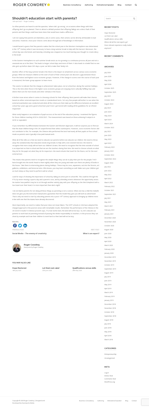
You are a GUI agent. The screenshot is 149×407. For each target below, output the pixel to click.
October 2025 (109, 88)
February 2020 (109, 249)
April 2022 (107, 178)
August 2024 (108, 104)
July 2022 (107, 167)
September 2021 (110, 194)
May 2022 (107, 175)
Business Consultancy (72, 5)
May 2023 (107, 139)
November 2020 (110, 222)
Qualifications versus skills (113, 39)
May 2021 (107, 202)
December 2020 (110, 218)
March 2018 (108, 339)
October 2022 (109, 155)
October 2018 (109, 312)
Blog (119, 5)
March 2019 (108, 292)
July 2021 (107, 198)
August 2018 (108, 320)
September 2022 (110, 159)
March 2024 (108, 124)
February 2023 (109, 147)
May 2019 (107, 285)
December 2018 (110, 304)
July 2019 (107, 277)
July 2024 (107, 108)
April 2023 (107, 143)
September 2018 (110, 316)
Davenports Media (28, 403)
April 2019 (107, 288)
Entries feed (108, 376)
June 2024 (107, 112)
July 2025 (107, 96)
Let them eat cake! (111, 36)
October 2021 (109, 190)
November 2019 (110, 261)
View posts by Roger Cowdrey (33, 247)
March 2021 (108, 206)
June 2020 (107, 233)
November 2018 (110, 308)
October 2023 (109, 127)
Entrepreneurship (110, 354)
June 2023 (107, 135)
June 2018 (107, 328)
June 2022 (107, 171)
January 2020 (109, 253)
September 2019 (110, 269)
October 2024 (109, 100)
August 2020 (108, 230)
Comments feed (110, 379)
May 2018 (107, 332)
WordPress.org (109, 382)
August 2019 (108, 273)
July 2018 (107, 324)
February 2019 (109, 296)
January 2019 (109, 300)
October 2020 (109, 226)
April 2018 (107, 336)
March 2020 (108, 245)
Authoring (89, 5)
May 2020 (107, 237)
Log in (106, 373)
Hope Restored (109, 33)
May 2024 (107, 116)
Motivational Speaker (105, 5)
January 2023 (109, 151)
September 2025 (110, 92)
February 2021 (109, 210)
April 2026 (107, 84)
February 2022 (109, 186)
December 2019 (110, 257)
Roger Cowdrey (29, 21)
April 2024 (107, 120)
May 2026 (107, 80)
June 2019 (107, 281)
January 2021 (109, 214)
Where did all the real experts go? (116, 42)
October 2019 (109, 265)
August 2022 (108, 163)
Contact (128, 5)
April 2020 (107, 241)
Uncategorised (109, 358)
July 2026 (107, 72)
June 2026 (107, 76)
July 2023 (107, 131)
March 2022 (108, 182)
